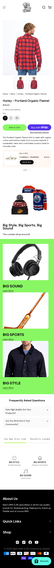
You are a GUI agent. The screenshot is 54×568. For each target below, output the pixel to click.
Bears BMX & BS (21, 548)
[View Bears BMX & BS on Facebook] (30, 542)
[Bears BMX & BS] (27, 7)
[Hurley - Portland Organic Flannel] (20, 83)
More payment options (39, 132)
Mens (13, 94)
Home (5, 94)
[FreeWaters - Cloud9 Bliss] (11, 158)
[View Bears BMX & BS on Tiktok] (24, 542)
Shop (7, 532)
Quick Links (12, 521)
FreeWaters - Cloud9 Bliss (29, 157)
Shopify (46, 548)
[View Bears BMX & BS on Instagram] (17, 542)
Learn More (8, 291)
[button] (43, 7)
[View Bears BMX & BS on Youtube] (36, 542)
